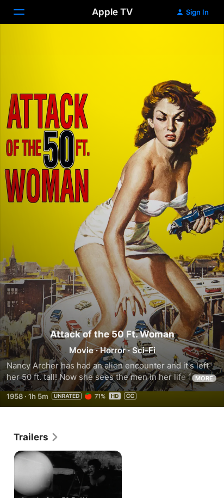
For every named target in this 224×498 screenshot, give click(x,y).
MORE (204, 378)
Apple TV (112, 12)
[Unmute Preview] (194, 45)
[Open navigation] (26, 12)
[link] (36, 437)
